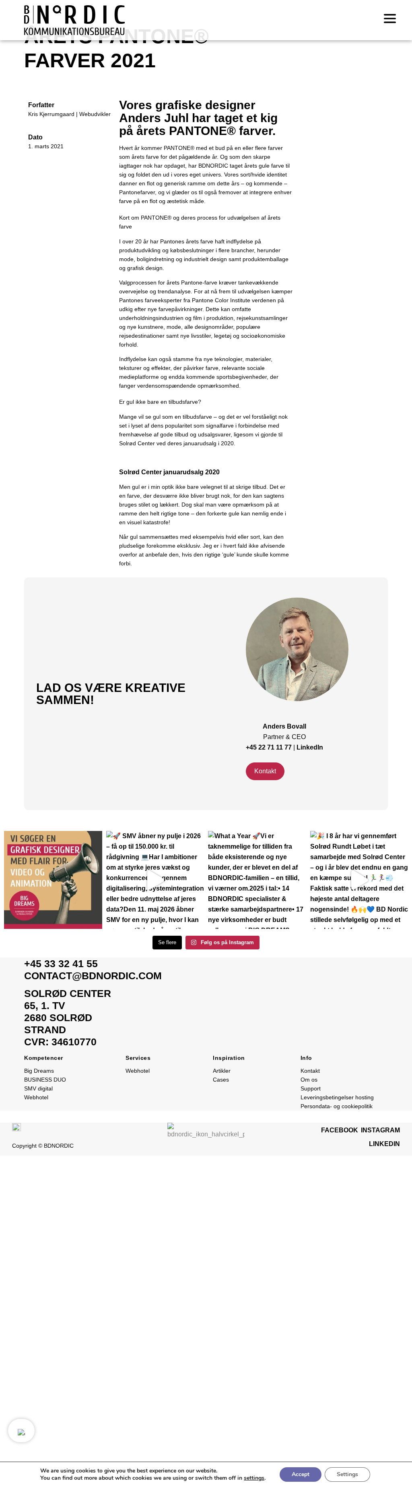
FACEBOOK (339, 1130)
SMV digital (38, 1088)
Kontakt (310, 1070)
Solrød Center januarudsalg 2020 (169, 472)
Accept (300, 1474)
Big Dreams (39, 1070)
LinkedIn (310, 747)
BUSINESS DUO (45, 1079)
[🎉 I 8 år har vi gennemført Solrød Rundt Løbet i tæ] (359, 880)
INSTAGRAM (380, 1130)
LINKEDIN (384, 1143)
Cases (221, 1079)
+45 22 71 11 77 (269, 747)
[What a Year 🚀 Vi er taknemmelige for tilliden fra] (257, 880)
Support (311, 1088)
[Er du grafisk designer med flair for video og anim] (53, 880)
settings (254, 1478)
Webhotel (36, 1097)
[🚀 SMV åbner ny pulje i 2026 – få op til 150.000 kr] (155, 880)
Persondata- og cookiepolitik (337, 1106)
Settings (347, 1474)
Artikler (222, 1070)
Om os (309, 1079)
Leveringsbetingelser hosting (337, 1097)
